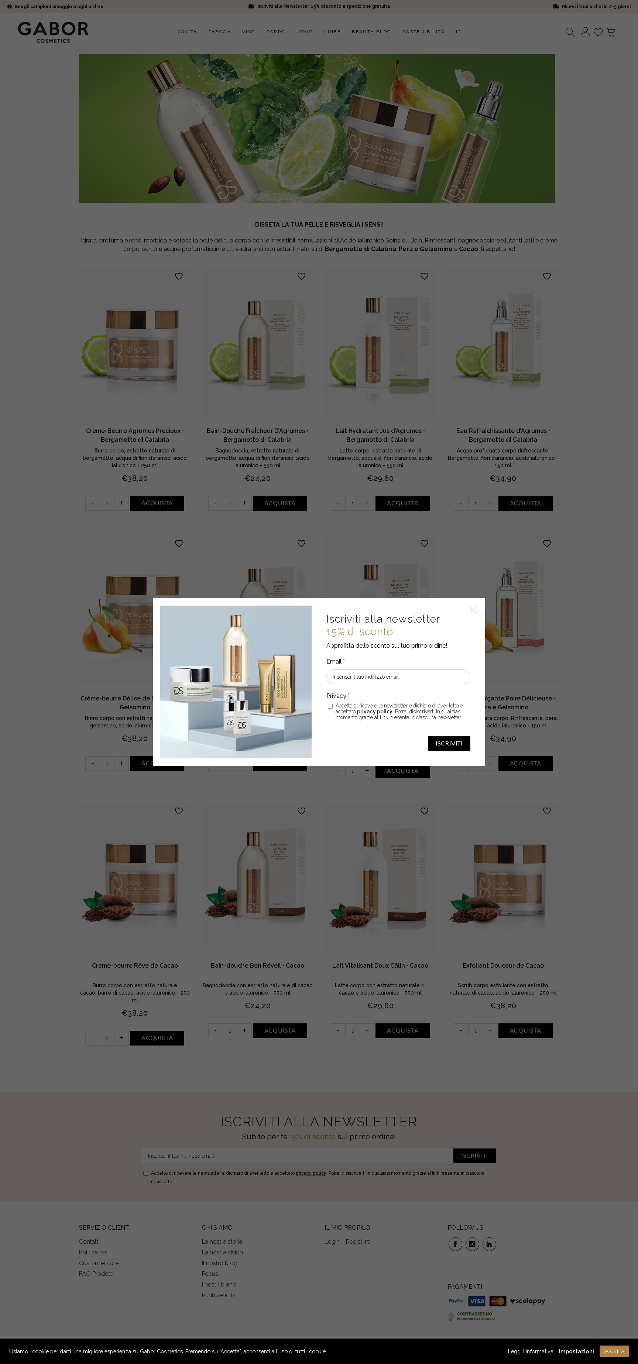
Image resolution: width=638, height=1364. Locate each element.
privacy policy (374, 711)
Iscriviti (449, 744)
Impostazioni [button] (576, 1351)
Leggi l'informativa (530, 1351)
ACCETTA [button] (614, 1351)
